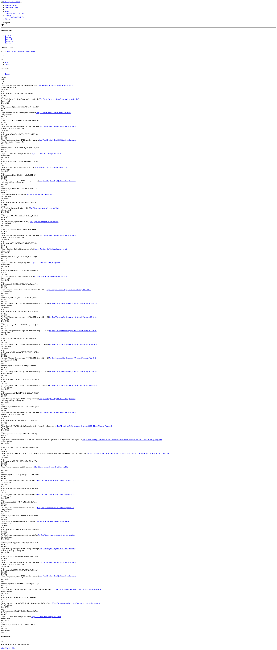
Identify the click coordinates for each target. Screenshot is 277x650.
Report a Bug (11, 51)
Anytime (8, 35)
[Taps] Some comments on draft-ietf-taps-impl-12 (51, 467)
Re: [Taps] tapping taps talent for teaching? (44, 208)
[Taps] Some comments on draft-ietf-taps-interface (52, 521)
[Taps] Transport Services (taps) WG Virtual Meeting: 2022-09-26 (68, 290)
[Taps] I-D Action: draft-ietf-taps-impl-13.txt (46, 262)
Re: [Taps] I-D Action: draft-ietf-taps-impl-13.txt (50, 276)
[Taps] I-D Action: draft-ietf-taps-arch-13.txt (46, 617)
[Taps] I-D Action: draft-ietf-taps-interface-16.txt (50, 249)
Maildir (7, 648)
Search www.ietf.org (12, 5)
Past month (9, 41)
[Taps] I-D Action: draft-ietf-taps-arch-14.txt (46, 153)
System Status (30, 51)
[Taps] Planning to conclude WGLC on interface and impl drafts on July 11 (77, 603)
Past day (8, 37)
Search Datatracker (11, 7)
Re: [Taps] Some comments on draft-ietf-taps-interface (56, 535)
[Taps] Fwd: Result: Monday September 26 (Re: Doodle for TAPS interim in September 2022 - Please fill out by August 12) (128, 453)
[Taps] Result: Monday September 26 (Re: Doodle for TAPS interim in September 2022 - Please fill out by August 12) (122, 440)
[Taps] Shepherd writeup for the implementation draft (55, 85)
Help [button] (7, 11)
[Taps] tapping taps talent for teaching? (40, 194)
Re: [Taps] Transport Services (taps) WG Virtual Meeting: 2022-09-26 (73, 303)
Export (7, 74)
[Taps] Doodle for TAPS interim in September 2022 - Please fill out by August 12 (84, 426)
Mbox (3, 648)
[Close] (2, 641)
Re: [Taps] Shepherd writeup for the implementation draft (59, 99)
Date (6, 62)
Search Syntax (10, 13)
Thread (7, 64)
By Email (21, 51)
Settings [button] (8, 15)
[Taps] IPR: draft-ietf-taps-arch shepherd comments (53, 113)
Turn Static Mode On (17, 17)
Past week (8, 39)
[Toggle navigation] (21, 2)
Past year (8, 43)
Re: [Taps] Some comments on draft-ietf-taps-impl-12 (55, 480)
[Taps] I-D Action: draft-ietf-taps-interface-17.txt (50, 167)
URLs (13, 648)
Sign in (7, 19)
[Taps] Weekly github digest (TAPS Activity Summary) (57, 126)
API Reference (20, 13)
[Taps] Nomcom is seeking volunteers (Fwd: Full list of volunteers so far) (76, 589)
